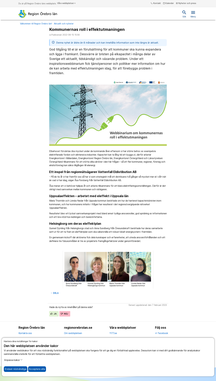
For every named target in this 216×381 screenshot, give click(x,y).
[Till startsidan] (38, 14)
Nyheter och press (186, 3)
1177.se (113, 333)
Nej (65, 314)
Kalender (168, 3)
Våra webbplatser (66, 3)
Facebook (162, 333)
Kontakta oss (25, 333)
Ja (54, 314)
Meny (193, 14)
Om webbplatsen (73, 333)
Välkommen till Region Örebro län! (36, 23)
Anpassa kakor (12, 360)
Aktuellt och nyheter (64, 23)
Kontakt (156, 3)
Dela (54, 293)
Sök (184, 14)
